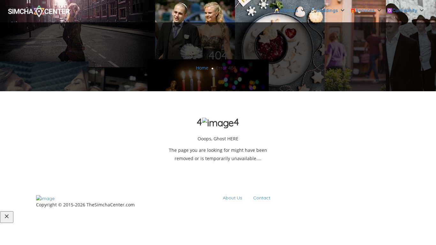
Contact (261, 198)
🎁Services (362, 10)
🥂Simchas (286, 10)
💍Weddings (324, 10)
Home (202, 68)
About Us (232, 198)
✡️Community (402, 10)
